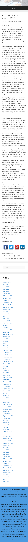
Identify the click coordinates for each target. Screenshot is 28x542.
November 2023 (7, 357)
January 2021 (7, 434)
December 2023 (7, 355)
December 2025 (7, 300)
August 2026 (7, 282)
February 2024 (7, 350)
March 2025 (6, 321)
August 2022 (7, 391)
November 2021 (7, 411)
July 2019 (6, 475)
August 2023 (7, 364)
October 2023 (7, 359)
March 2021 (6, 429)
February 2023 (7, 377)
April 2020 (6, 454)
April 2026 (6, 291)
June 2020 (6, 450)
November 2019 (7, 466)
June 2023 (6, 368)
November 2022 (7, 384)
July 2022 (6, 393)
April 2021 (6, 427)
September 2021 (8, 416)
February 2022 (7, 404)
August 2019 (7, 472)
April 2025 (6, 318)
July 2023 (6, 366)
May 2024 (6, 343)
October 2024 (7, 332)
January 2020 (7, 461)
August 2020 (7, 445)
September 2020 (8, 443)
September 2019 (8, 470)
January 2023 (7, 379)
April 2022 (6, 400)
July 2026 (6, 284)
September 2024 (8, 334)
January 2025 (7, 325)
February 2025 (7, 323)
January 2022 (7, 407)
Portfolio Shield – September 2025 (14, 258)
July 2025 (6, 312)
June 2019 (6, 477)
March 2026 (6, 293)
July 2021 (6, 420)
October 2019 (7, 468)
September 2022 (8, 389)
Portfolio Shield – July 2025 (12, 256)
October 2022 (7, 386)
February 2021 (7, 432)
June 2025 (6, 314)
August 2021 (7, 418)
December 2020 (7, 436)
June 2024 (6, 341)
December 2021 (7, 409)
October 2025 (7, 305)
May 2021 (6, 425)
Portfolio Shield (8, 253)
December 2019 (7, 463)
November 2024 (7, 330)
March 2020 (6, 456)
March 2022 (6, 402)
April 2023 (6, 373)
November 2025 (7, 303)
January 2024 (7, 352)
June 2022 (6, 395)
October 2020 (7, 441)
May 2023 (6, 370)
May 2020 (6, 452)
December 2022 (7, 382)
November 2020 (7, 438)
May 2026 (6, 289)
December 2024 (7, 327)
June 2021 (6, 422)
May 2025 (6, 316)
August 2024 (7, 336)
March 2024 (6, 348)
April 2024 (6, 345)
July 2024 (6, 339)
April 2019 (6, 481)
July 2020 (6, 447)
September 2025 (8, 307)
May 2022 (6, 398)
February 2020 (7, 459)
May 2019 (6, 479)
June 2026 (6, 287)
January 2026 (7, 298)
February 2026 (7, 296)
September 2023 (8, 361)
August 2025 (7, 309)
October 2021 (7, 413)
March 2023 (6, 375)
